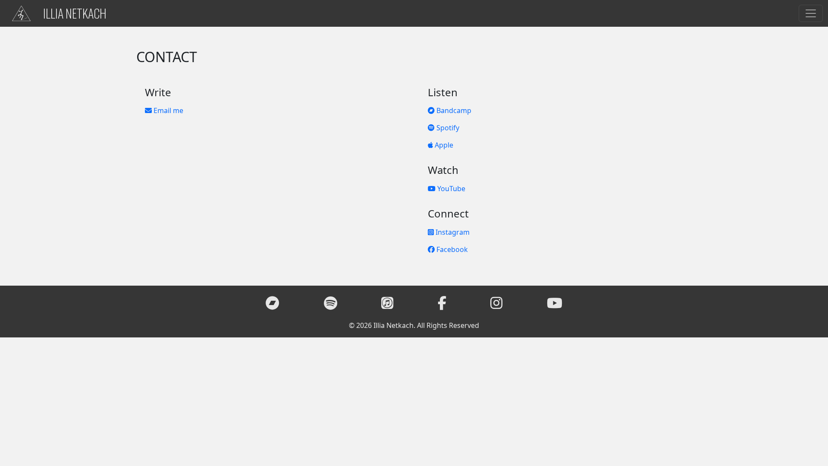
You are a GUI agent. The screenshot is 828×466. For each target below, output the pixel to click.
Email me (167, 110)
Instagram (452, 232)
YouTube (450, 188)
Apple (443, 145)
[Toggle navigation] (811, 13)
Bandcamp (453, 110)
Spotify (447, 127)
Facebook (451, 249)
